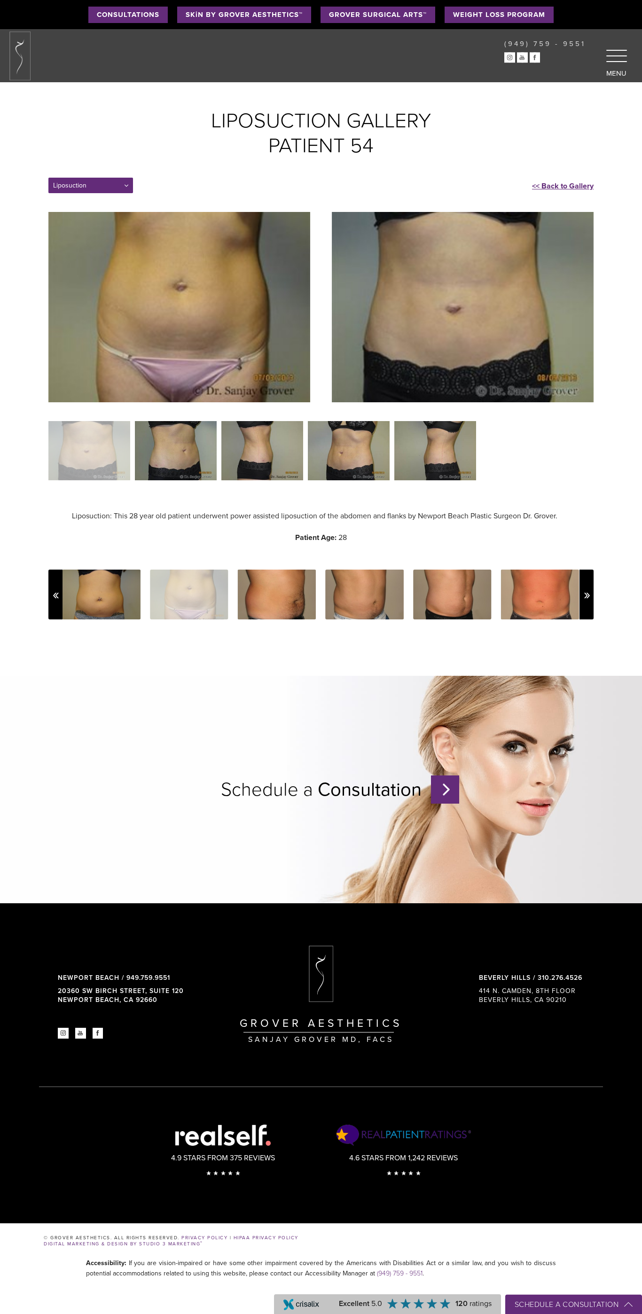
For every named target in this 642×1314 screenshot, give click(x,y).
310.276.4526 (560, 978)
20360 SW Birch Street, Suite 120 (121, 995)
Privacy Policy (204, 1238)
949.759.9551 (148, 978)
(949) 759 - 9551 (400, 1273)
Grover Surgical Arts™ (378, 14)
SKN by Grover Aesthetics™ (244, 14)
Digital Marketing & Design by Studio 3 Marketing (123, 1244)
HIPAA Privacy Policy (266, 1238)
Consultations (128, 14)
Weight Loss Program (499, 14)
